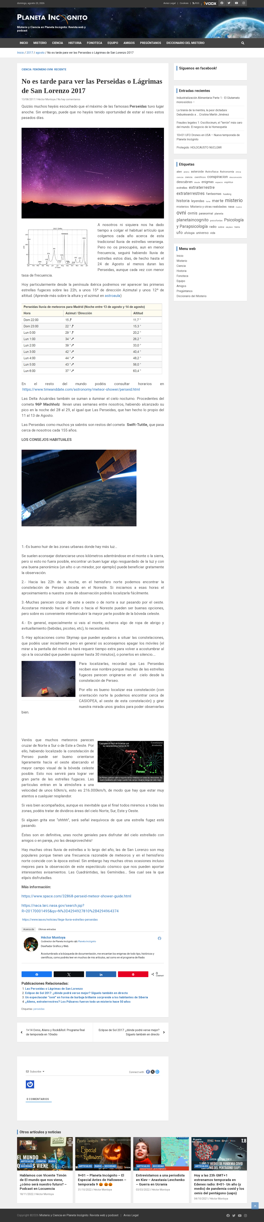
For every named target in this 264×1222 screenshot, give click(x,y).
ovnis (192, 213)
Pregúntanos (150, 43)
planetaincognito (193, 220)
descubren (185, 182)
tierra (237, 226)
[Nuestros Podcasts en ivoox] (209, 3)
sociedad (26, 1166)
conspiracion (217, 177)
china (238, 172)
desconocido (235, 177)
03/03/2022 (143, 1189)
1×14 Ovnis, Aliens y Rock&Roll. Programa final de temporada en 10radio (55, 1032)
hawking (227, 194)
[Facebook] (159, 938)
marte (217, 200)
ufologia (189, 233)
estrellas (182, 187)
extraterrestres (191, 193)
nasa (231, 206)
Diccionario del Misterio (185, 43)
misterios (183, 206)
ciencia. (189, 177)
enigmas (208, 182)
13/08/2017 (28, 99)
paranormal (206, 213)
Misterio (40, 43)
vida (212, 233)
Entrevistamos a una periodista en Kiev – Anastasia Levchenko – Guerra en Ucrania (160, 1179)
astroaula (112, 295)
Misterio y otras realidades (208, 206)
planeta (219, 213)
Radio (52, 1161)
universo (202, 233)
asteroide (197, 171)
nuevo (239, 207)
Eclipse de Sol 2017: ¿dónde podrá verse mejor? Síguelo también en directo (76, 993)
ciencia (180, 177)
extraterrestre (202, 187)
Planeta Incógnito (87, 941)
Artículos (27, 1161)
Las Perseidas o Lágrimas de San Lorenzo (54, 988)
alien (179, 171)
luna (208, 201)
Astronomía (227, 171)
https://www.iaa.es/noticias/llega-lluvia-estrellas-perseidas (60, 919)
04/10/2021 (201, 1198)
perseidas (39, 1009)
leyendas (197, 201)
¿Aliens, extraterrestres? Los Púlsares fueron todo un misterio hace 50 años (78, 1001)
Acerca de (28, 929)
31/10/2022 (85, 1189)
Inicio (24, 43)
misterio (234, 200)
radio (212, 227)
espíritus (228, 182)
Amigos (129, 43)
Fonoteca (94, 43)
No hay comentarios (69, 99)
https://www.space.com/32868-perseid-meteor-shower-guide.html (76, 896)
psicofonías (216, 220)
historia (183, 200)
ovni (181, 213)
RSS (196, 3)
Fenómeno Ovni (43, 69)
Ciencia (57, 43)
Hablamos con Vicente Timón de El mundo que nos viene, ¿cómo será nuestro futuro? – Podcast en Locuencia (43, 1182)
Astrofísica (211, 171)
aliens (186, 172)
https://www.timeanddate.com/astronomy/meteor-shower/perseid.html (81, 389)
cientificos (200, 177)
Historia (75, 43)
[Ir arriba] (255, 1205)
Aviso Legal (169, 3)
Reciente (60, 69)
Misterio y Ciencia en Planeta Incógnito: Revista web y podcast (78, 1215)
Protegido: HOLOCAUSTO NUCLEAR (199, 147)
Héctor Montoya (46, 99)
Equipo (113, 43)
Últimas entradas (47, 929)
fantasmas (213, 194)
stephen (229, 227)
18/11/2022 (26, 1194)
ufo (180, 232)
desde (197, 182)
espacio (219, 182)
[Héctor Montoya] (31, 939)
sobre (221, 226)
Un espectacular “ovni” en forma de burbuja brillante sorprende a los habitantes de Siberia (86, 997)
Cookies (184, 3)
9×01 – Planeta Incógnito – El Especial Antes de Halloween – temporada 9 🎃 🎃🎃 (102, 1179)
